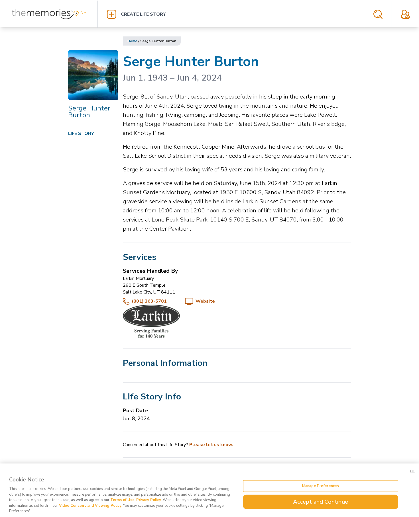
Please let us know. (211, 445)
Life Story (81, 133)
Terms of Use (122, 499)
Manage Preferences (320, 485)
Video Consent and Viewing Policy (90, 505)
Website (205, 301)
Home (132, 41)
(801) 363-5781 (149, 301)
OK (412, 471)
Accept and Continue (320, 502)
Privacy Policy (148, 499)
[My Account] (405, 14)
